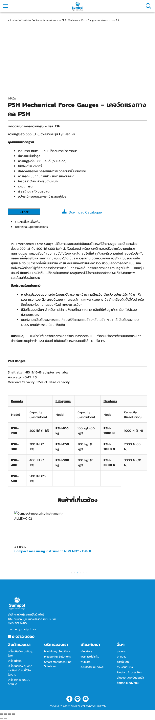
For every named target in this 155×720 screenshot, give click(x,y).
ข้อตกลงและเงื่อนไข (128, 683)
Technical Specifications (31, 226)
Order (24, 211)
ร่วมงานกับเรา (125, 667)
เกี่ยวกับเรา (87, 651)
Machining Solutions (57, 651)
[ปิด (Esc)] (1, 714)
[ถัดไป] (5, 718)
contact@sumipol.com (23, 629)
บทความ (121, 656)
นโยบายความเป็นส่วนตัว (130, 678)
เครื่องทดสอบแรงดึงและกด (47, 20)
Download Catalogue (85, 212)
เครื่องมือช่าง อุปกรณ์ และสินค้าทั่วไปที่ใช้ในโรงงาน (20, 670)
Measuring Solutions (57, 656)
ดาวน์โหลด (123, 662)
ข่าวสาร (121, 651)
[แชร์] (5, 714)
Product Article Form (130, 672)
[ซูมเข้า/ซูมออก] (13, 714)
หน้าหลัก (12, 20)
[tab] (80, 221)
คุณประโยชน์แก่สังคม (93, 667)
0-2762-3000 (23, 636)
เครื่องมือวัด (25, 20)
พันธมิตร (85, 662)
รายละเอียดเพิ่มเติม (27, 221)
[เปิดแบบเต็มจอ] (9, 714)
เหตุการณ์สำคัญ (90, 656)
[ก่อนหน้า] (1, 718)
